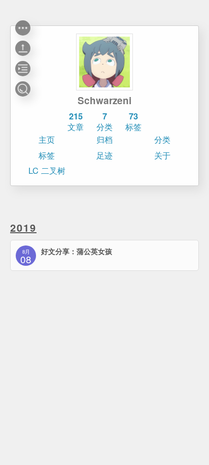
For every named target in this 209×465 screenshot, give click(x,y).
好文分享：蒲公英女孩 (76, 251)
